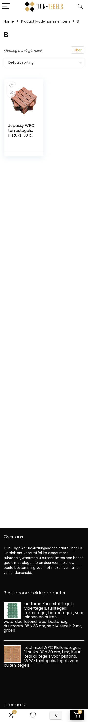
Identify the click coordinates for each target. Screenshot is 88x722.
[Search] (80, 6)
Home (9, 21)
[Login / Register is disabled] (56, 715)
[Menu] (6, 6)
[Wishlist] (33, 715)
